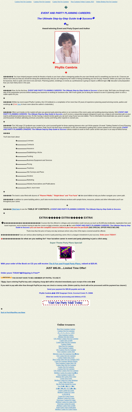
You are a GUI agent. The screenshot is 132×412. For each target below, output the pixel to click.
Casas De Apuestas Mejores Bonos (66, 361)
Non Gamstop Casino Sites (66, 352)
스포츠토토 (66, 394)
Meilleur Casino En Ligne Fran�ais (66, 373)
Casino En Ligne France (66, 396)
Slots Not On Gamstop (66, 346)
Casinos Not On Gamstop (23, 2)
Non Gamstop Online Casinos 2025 (82, 2)
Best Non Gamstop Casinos (66, 329)
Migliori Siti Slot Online (66, 337)
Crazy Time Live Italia (66, 382)
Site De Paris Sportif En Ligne (66, 384)
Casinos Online (66, 344)
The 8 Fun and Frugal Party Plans (65, 264)
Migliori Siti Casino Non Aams (66, 377)
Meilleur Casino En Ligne (66, 392)
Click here (16, 209)
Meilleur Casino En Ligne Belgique (66, 380)
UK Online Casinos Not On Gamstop (66, 339)
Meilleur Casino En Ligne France (66, 409)
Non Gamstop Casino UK (66, 375)
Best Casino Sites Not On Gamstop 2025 (66, 359)
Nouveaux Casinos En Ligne (66, 400)
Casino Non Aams (66, 378)
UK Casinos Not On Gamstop (66, 350)
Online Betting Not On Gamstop (106, 2)
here (19, 104)
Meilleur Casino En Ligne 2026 (66, 402)
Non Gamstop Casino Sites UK (66, 363)
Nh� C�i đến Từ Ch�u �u (66, 388)
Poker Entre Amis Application (66, 407)
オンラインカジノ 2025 (66, 333)
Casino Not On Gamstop (60, 2)
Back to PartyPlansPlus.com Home (13, 312)
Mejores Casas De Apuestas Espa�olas (66, 354)
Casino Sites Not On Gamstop (66, 342)
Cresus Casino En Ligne (66, 390)
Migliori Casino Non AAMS (66, 406)
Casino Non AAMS (66, 340)
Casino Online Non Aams (66, 358)
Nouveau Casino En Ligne (66, 404)
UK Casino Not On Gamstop (66, 356)
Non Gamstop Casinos (66, 335)
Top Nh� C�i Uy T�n (66, 386)
